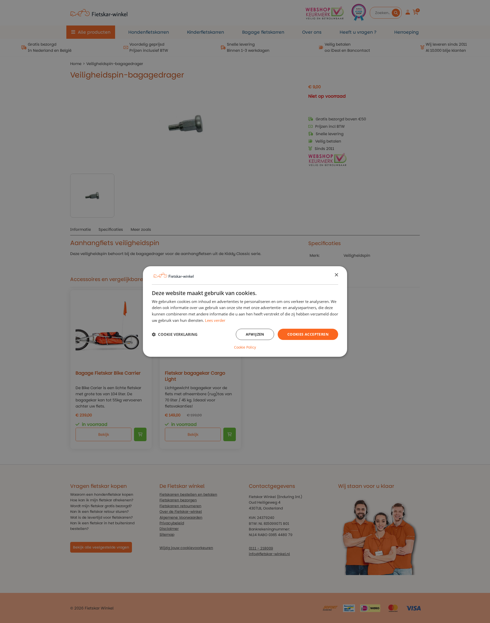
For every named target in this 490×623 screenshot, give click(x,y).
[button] (175, 334)
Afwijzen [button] (255, 334)
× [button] (336, 275)
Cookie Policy (245, 347)
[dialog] (245, 311)
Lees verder (215, 320)
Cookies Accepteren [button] (307, 334)
